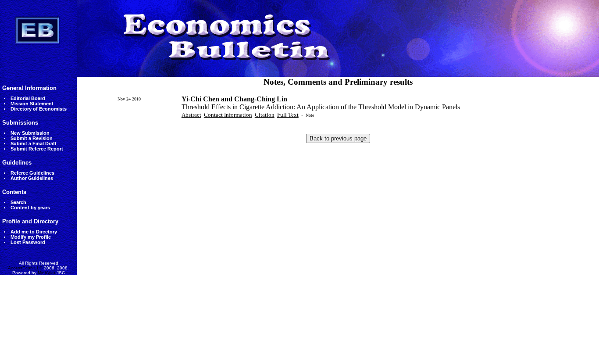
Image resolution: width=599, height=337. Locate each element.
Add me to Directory (34, 231)
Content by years (30, 207)
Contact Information (228, 114)
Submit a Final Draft (34, 143)
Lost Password (28, 242)
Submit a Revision (32, 138)
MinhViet (46, 272)
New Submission (30, 133)
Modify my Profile (31, 237)
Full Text (288, 114)
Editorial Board (28, 98)
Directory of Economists (39, 108)
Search (18, 202)
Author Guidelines (32, 178)
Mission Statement (32, 103)
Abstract (191, 114)
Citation (265, 114)
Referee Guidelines (32, 173)
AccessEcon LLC (25, 267)
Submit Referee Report (37, 148)
